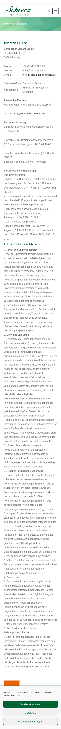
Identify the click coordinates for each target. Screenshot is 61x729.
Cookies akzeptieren (30, 704)
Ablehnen (30, 712)
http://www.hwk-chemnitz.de (29, 113)
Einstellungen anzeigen (30, 721)
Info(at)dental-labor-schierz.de (39, 74)
